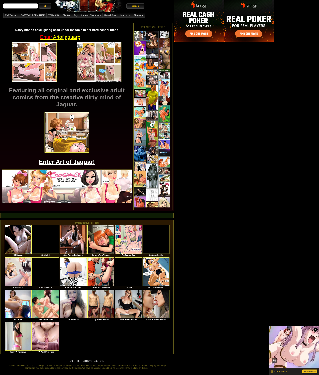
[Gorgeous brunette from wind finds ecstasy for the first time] (140, 80)
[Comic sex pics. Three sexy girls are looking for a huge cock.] (164, 206)
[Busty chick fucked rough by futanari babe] (164, 152)
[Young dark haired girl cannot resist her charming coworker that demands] (152, 175)
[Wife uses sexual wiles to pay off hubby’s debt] (152, 194)
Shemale (138, 15)
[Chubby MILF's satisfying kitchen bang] (152, 158)
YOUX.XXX (53, 15)
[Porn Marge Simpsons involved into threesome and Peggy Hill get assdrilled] (164, 144)
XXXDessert (11, 15)
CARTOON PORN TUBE (33, 15)
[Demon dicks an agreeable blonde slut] (152, 53)
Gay (76, 15)
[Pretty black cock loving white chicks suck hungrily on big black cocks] (164, 189)
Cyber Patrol (75, 361)
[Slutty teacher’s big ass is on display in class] (164, 100)
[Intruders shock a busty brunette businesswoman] (164, 34)
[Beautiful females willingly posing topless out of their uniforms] (164, 55)
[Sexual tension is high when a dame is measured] (152, 97)
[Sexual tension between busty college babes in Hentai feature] (164, 75)
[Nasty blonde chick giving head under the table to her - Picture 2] (99, 62)
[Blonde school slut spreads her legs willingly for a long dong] (152, 35)
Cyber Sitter (99, 361)
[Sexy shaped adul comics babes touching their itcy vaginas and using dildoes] (140, 47)
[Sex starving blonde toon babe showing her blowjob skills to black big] (140, 63)
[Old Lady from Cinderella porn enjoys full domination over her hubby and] (140, 137)
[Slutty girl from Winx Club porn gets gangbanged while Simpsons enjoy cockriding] (164, 87)
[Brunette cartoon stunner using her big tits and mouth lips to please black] (140, 123)
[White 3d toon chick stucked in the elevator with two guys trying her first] (152, 115)
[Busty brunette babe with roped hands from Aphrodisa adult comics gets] (164, 178)
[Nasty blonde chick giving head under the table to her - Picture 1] (34, 62)
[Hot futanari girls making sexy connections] (164, 170)
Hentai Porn (110, 15)
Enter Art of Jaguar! (67, 161)
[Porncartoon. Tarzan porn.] (164, 161)
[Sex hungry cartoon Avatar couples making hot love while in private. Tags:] (140, 154)
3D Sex (66, 15)
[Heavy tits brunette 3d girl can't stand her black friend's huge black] (140, 35)
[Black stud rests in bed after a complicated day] (152, 64)
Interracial (125, 15)
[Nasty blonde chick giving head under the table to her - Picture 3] (67, 132)
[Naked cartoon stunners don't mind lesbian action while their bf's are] (140, 112)
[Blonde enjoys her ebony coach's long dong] (140, 93)
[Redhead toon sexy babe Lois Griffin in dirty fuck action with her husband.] (140, 179)
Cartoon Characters (91, 15)
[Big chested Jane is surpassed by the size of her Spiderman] (140, 102)
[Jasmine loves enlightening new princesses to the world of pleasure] (140, 203)
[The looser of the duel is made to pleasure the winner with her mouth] (164, 131)
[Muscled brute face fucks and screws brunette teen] (140, 191)
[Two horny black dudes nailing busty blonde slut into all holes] (152, 44)
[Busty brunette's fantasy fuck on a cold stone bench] (152, 80)
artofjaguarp (60, 37)
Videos (135, 6)
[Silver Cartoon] (88, 6)
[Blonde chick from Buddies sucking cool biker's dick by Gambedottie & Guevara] (152, 72)
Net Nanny (87, 361)
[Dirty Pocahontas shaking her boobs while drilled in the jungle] (164, 113)
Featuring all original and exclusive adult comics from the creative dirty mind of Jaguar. (67, 97)
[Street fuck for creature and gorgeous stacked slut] (152, 150)
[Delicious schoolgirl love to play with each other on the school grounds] (152, 134)
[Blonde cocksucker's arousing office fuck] (140, 166)
